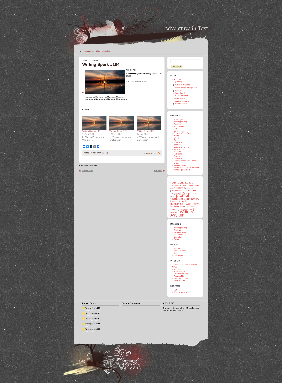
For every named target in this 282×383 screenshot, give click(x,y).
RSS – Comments (181, 292)
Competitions (179, 131)
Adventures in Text (186, 28)
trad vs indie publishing (179, 202)
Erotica (176, 138)
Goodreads (178, 235)
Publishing (178, 154)
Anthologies (178, 120)
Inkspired (180, 187)
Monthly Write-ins (182, 101)
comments (176, 185)
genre (184, 185)
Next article (158, 170)
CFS (175, 129)
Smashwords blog (181, 274)
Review (177, 156)
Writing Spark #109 (92, 329)
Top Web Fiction (180, 276)
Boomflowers (179, 126)
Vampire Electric (180, 165)
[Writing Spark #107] (149, 123)
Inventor (190, 188)
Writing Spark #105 (118, 131)
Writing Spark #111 (92, 318)
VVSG (188, 204)
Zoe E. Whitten (179, 281)
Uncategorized (180, 163)
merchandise (177, 191)
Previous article (87, 170)
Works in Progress (182, 85)
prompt (182, 195)
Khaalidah (178, 269)
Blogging (177, 124)
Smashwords (179, 255)
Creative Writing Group (183, 133)
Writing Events (179, 98)
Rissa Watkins (179, 271)
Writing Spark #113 (92, 308)
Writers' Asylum (182, 213)
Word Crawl (180, 93)
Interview (177, 145)
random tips (180, 198)
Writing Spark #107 (145, 131)
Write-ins (178, 91)
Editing (176, 136)
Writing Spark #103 (91, 131)
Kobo (176, 253)
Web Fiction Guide (181, 278)
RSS (175, 290)
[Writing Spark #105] (121, 123)
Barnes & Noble (180, 251)
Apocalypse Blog (92, 51)
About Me (177, 79)
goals (191, 185)
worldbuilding (191, 206)
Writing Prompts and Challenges (97, 153)
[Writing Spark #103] (94, 123)
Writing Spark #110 (92, 324)
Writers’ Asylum (181, 104)
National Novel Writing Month (185, 88)
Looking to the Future (182, 147)
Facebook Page (180, 232)
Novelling (177, 152)
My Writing (178, 82)
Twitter (176, 239)
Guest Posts (178, 142)
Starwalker (105, 51)
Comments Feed (151, 153)
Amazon (177, 182)
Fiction (176, 140)
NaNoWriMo (179, 149)
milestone (190, 190)
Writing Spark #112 (92, 313)
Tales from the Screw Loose (185, 161)
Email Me (177, 230)
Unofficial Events (182, 95)
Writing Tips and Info (182, 170)
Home (81, 51)
